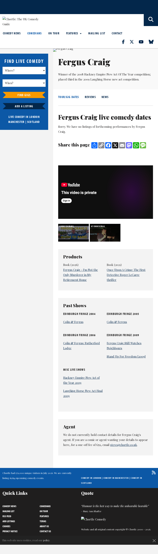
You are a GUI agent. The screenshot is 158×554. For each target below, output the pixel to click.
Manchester (16, 122)
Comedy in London (91, 477)
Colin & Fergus (73, 322)
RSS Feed (7, 516)
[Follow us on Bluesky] (153, 42)
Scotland (33, 122)
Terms (43, 521)
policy (46, 540)
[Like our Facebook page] (125, 42)
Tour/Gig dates (68, 97)
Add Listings (9, 521)
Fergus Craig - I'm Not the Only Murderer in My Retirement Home (80, 275)
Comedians (34, 33)
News (105, 97)
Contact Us (45, 531)
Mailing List (96, 33)
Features (72, 33)
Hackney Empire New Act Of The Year (109, 74)
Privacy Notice (10, 531)
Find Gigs (24, 95)
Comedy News (12, 33)
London (34, 117)
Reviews (90, 97)
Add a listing (24, 106)
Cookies (6, 526)
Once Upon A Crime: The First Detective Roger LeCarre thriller (126, 275)
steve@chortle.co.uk (123, 445)
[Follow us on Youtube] (143, 42)
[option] (74, 233)
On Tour (54, 33)
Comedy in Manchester (116, 477)
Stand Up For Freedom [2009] (126, 356)
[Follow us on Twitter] (134, 42)
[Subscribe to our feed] (152, 472)
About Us (44, 526)
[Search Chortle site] (151, 20)
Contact (117, 33)
